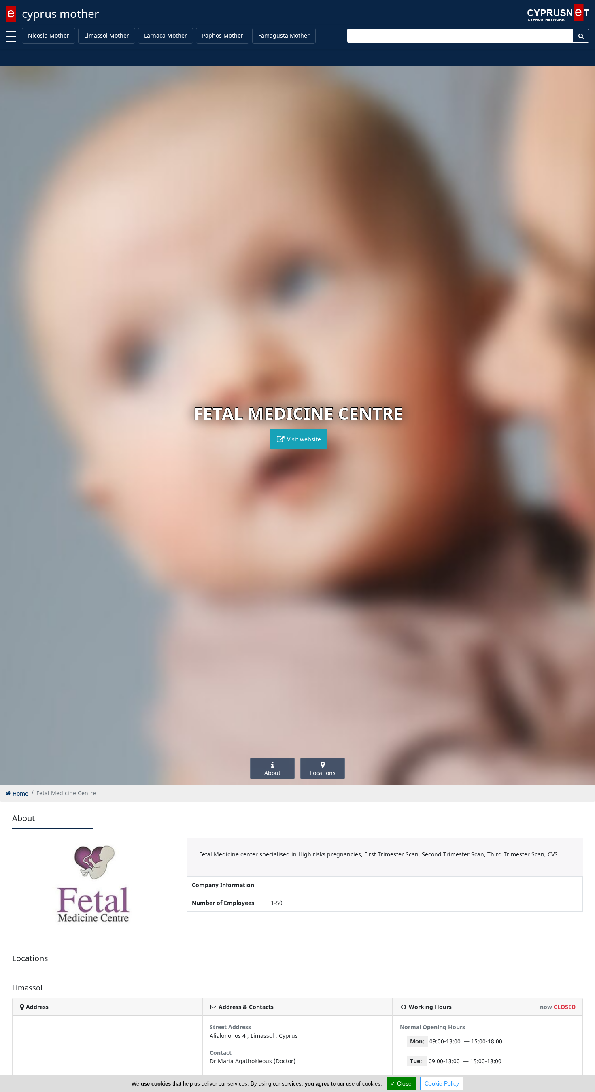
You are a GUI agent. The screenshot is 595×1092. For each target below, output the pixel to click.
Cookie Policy (442, 1083)
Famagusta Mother (284, 35)
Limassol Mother (106, 35)
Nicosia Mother (48, 35)
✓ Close (401, 1083)
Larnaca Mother (165, 35)
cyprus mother (60, 13)
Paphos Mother (222, 35)
